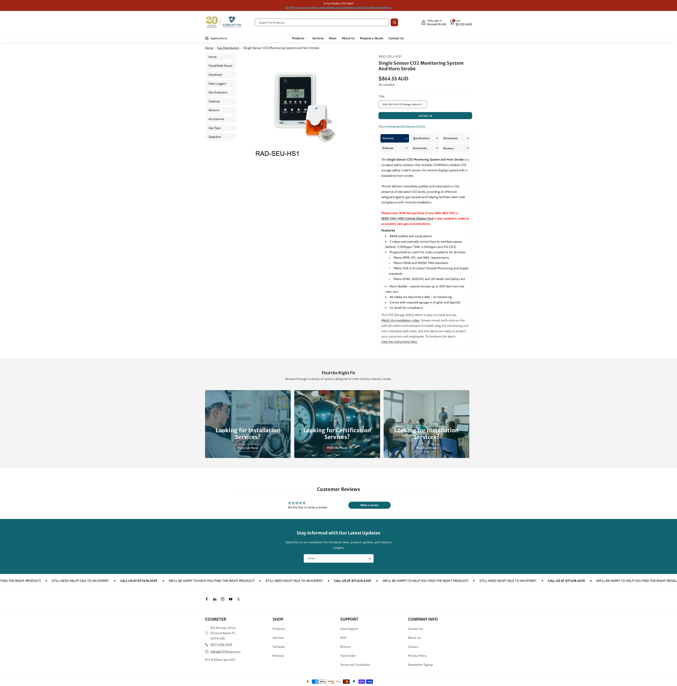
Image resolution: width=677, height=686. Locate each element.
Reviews (448, 148)
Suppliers (215, 137)
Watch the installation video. (400, 320)
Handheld (215, 74)
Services (278, 637)
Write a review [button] (369, 505)
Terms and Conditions (355, 664)
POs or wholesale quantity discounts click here (402, 126)
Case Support (349, 628)
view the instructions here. (399, 341)
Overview (388, 138)
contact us (425, 115)
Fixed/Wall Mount (221, 65)
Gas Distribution (228, 48)
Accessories (216, 119)
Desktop (214, 101)
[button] (461, 22)
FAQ (343, 637)
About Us (414, 637)
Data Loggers (218, 83)
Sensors (214, 110)
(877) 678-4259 (221, 644)
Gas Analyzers (218, 92)
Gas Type (215, 128)
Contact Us (415, 628)
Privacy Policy (417, 655)
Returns (345, 646)
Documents (450, 138)
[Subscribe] (369, 559)
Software (387, 148)
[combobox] (322, 22)
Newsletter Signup (420, 664)
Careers (413, 646)
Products (298, 38)
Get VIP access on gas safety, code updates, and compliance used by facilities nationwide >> (338, 7)
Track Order (348, 655)
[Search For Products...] (394, 22)
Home (209, 48)
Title (382, 96)
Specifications (421, 138)
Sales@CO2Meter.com (225, 651)
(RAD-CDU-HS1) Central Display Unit (407, 218)
